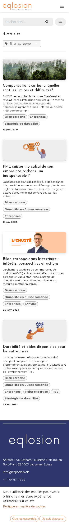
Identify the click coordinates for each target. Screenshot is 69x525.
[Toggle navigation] (62, 6)
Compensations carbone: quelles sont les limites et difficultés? (31, 88)
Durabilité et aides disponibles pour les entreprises (34, 349)
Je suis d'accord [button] (52, 518)
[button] (60, 22)
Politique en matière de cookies (24, 506)
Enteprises (38, 117)
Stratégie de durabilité (21, 123)
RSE (55, 391)
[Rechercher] (47, 22)
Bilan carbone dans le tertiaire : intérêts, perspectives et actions (31, 261)
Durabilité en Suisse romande (26, 209)
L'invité (30, 304)
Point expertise (36, 391)
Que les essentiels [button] (24, 518)
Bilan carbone (15, 117)
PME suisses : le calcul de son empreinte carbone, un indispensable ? (28, 171)
